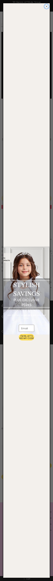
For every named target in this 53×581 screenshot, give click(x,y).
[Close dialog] (46, 6)
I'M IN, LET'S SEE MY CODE (26, 337)
